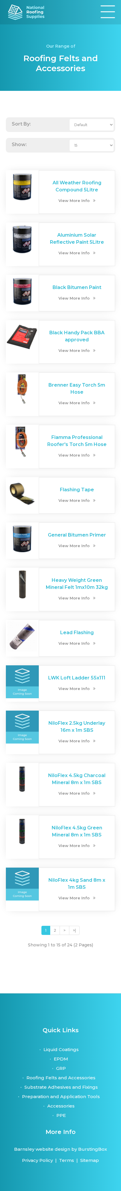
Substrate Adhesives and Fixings (61, 1087)
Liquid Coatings (61, 1049)
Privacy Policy (37, 1160)
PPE (61, 1115)
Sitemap (89, 1160)
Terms (66, 1160)
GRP (61, 1068)
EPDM (61, 1059)
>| (74, 930)
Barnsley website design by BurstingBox (60, 1149)
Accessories (61, 1106)
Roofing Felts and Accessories (60, 1077)
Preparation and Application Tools (61, 1096)
